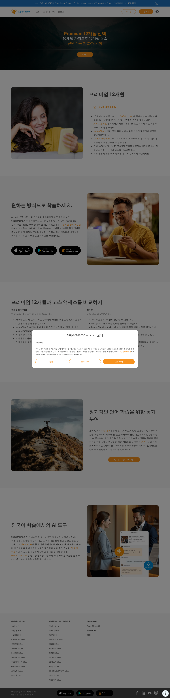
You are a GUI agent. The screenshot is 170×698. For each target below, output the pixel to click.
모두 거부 (85, 361)
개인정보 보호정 (125, 352)
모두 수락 (119, 361)
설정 (51, 361)
